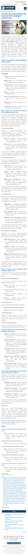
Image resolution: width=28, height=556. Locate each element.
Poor (2, 473)
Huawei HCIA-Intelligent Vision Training (16, 496)
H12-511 (7, 482)
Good (4, 473)
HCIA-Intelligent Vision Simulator (15, 488)
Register (24, 1)
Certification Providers (11, 551)
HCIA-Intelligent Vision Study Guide (10, 485)
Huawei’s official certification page (14, 307)
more (25, 531)
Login (18, 1)
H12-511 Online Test (7, 480)
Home (2, 11)
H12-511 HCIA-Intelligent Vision (18, 479)
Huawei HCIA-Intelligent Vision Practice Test (12, 493)
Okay (3, 473)
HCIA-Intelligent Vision (12, 41)
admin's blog (10, 11)
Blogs (6, 11)
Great (6, 473)
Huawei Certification (7, 477)
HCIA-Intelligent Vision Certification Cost (12, 498)
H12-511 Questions (17, 480)
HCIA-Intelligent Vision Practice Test (17, 483)
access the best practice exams (10, 422)
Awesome (7, 473)
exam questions (22, 344)
